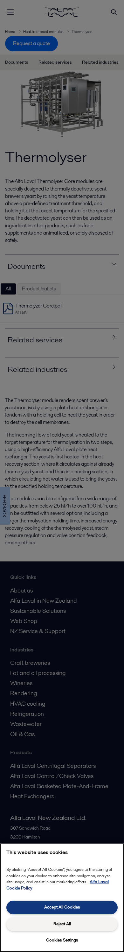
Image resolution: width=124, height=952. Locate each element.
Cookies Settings (62, 940)
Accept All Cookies (62, 907)
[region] (62, 898)
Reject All (62, 924)
